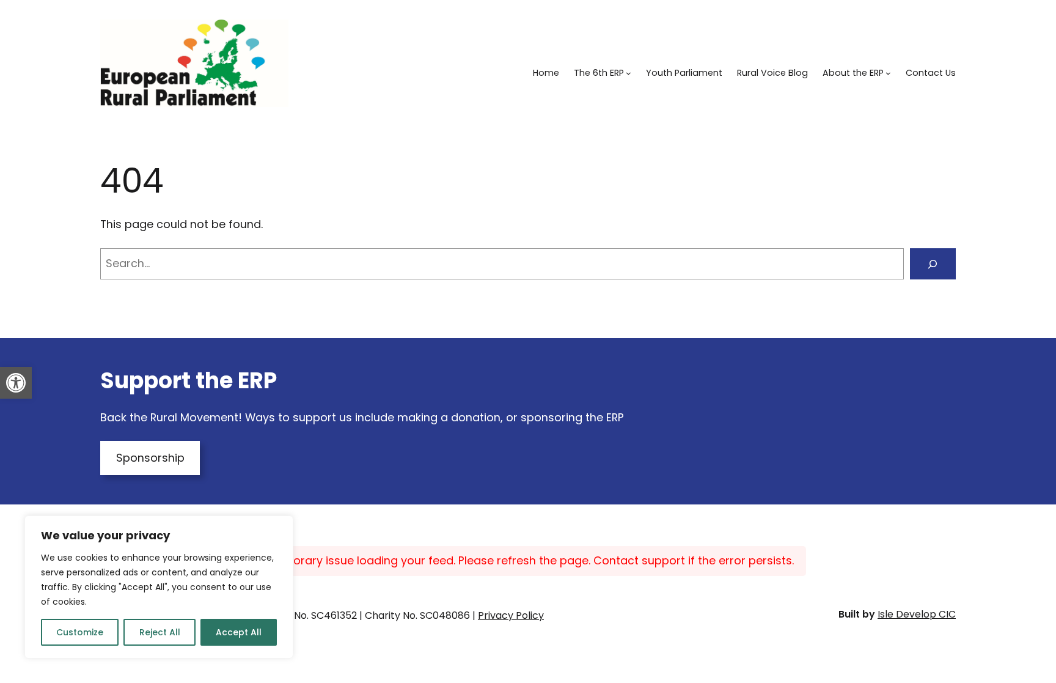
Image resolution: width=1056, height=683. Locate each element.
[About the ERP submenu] (888, 73)
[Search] (933, 264)
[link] (16, 383)
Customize (79, 632)
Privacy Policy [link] (511, 615)
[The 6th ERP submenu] (628, 73)
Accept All (239, 632)
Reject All (159, 632)
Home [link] (546, 73)
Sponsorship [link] (150, 457)
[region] (158, 587)
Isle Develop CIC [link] (917, 614)
